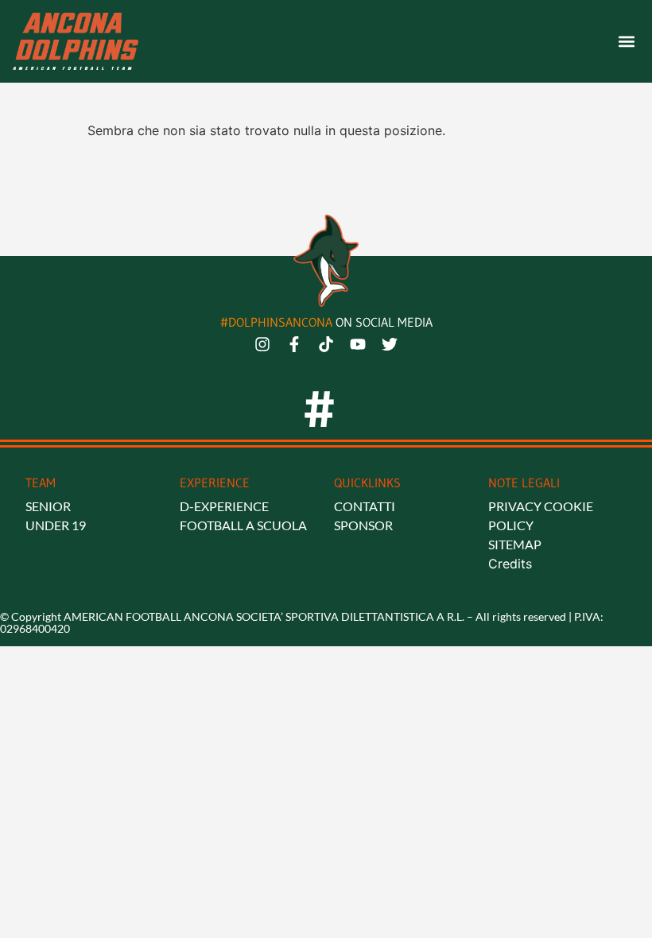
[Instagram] (262, 344)
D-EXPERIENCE (224, 506)
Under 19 (55, 525)
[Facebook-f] (294, 344)
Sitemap (514, 544)
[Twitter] (390, 344)
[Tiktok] (326, 344)
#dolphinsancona (278, 322)
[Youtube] (358, 344)
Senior (48, 506)
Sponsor (363, 525)
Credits (510, 564)
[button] (626, 42)
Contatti (364, 506)
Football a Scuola (243, 525)
